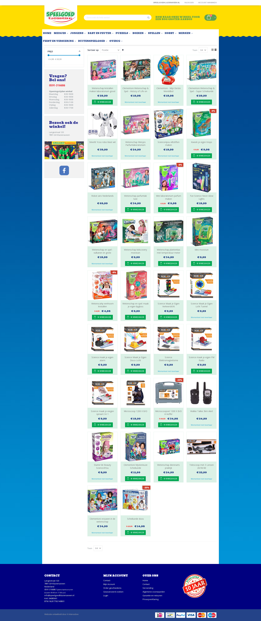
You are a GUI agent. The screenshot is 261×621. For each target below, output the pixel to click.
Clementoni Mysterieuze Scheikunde (135, 466)
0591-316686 (50, 589)
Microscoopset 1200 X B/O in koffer (168, 413)
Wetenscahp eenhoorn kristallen (102, 305)
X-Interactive (73, 614)
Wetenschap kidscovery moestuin (135, 251)
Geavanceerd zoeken (113, 591)
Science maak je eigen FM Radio (201, 359)
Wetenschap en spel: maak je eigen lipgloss (135, 305)
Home (145, 580)
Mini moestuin (202, 249)
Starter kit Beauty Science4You (102, 466)
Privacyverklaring (150, 599)
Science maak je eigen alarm (102, 359)
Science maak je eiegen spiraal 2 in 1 (102, 413)
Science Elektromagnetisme (168, 359)
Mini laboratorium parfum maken (168, 197)
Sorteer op (93, 50)
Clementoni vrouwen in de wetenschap (102, 520)
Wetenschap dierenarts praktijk (168, 466)
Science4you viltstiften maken (168, 144)
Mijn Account (109, 584)
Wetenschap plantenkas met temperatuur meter (168, 251)
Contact (106, 580)
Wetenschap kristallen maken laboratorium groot (102, 90)
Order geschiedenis (112, 588)
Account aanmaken (207, 2)
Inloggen (189, 2)
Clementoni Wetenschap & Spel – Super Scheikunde (201, 90)
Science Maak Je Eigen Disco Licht (135, 359)
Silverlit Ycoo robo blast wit (102, 142)
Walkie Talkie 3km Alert (201, 411)
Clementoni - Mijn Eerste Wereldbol (168, 90)
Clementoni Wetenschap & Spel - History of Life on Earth (135, 91)
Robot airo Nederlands (102, 195)
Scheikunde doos (135, 518)
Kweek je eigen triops (201, 142)
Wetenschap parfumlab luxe (135, 197)
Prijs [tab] (50, 51)
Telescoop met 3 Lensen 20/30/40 (201, 466)
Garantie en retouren (152, 595)
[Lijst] (215, 50)
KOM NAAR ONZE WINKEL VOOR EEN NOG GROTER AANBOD (177, 18)
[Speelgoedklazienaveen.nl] (60, 17)
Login (105, 595)
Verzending (148, 588)
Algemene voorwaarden (154, 591)
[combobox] (118, 17)
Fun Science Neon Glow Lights (201, 197)
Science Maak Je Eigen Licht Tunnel (202, 305)
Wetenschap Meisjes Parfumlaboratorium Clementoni (135, 145)
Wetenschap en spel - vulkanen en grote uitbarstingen (102, 252)
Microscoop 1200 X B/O (135, 411)
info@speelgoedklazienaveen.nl (59, 595)
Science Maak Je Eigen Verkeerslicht (168, 305)
